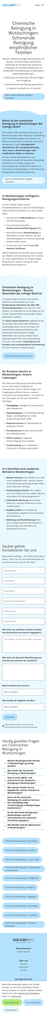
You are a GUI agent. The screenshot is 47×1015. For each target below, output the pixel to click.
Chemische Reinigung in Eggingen (20, 896)
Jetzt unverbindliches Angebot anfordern (18, 96)
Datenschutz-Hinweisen (29, 993)
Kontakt (23, 970)
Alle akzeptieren (12, 1002)
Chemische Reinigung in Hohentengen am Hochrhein (22, 869)
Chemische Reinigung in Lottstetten (21, 915)
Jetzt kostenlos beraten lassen (18, 356)
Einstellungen (11, 1010)
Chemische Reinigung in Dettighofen (22, 878)
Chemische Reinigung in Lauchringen (22, 859)
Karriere (23, 964)
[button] (23, 763)
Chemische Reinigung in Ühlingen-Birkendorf (21, 924)
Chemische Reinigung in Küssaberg (21, 841)
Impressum (16, 996)
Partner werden (23, 951)
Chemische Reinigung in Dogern (20, 887)
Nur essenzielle (33, 1002)
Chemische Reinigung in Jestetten (20, 850)
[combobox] (23, 692)
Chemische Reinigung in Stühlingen (21, 905)
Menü (38, 5)
